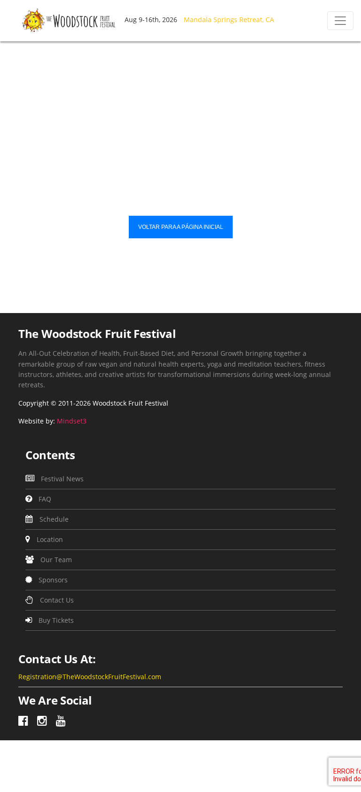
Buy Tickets (55, 620)
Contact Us (56, 600)
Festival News (61, 478)
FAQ (44, 498)
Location (49, 539)
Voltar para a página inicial (180, 227)
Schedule (53, 519)
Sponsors (52, 579)
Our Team (55, 559)
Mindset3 (71, 420)
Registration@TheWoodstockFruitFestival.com (89, 676)
